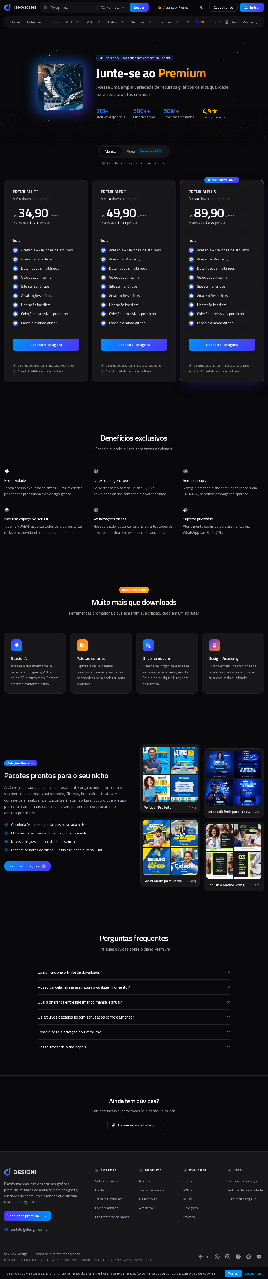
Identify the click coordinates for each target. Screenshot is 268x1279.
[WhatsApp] (217, 1256)
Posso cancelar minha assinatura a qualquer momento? (84, 987)
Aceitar (233, 1273)
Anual (144, 151)
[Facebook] (238, 1256)
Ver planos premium (23, 1215)
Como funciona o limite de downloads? (70, 972)
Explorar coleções (24, 866)
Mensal (110, 151)
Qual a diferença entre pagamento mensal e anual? (80, 1002)
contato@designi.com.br (29, 1229)
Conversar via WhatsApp (137, 1125)
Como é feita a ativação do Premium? (69, 1032)
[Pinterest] (248, 1256)
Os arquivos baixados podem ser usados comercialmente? (86, 1017)
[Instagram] (227, 1256)
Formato (113, 7)
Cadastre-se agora (46, 344)
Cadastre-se (223, 7)
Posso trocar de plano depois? (63, 1047)
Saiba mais (253, 1273)
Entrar (255, 7)
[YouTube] (259, 1256)
